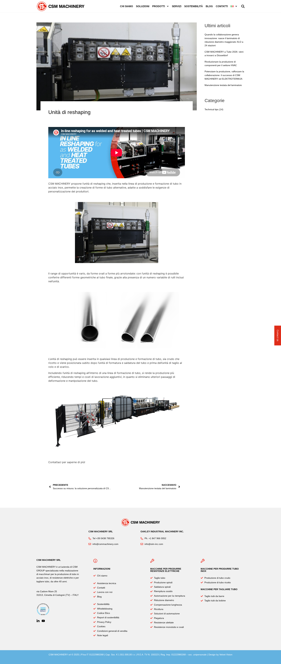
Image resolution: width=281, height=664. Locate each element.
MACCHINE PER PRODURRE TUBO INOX (220, 569)
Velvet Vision (225, 654)
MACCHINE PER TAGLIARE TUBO (219, 589)
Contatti (222, 6)
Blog (209, 6)
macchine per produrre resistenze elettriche (165, 569)
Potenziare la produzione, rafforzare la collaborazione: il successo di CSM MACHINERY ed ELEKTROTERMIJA (224, 75)
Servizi (176, 6)
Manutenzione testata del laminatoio (223, 85)
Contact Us (277, 335)
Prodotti (158, 6)
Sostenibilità (193, 6)
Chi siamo (126, 6)
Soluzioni (142, 6)
